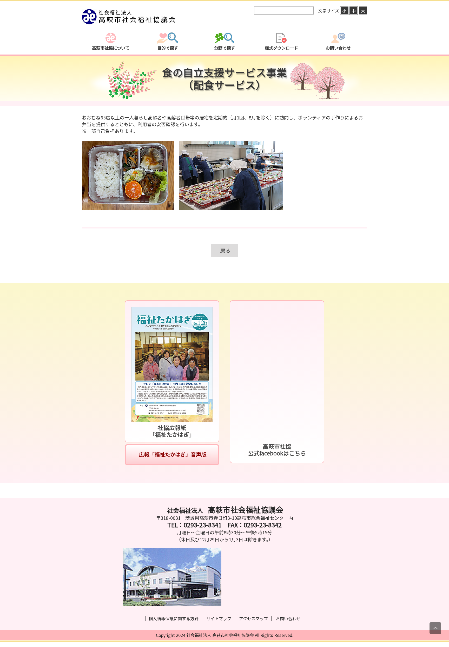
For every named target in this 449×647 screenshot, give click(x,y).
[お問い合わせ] (338, 66)
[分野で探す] (224, 66)
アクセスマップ (253, 618)
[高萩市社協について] (110, 66)
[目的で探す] (167, 66)
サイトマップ (218, 618)
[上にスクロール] (435, 628)
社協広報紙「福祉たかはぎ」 (172, 430)
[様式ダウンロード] (281, 66)
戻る (225, 250)
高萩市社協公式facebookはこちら (277, 449)
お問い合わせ (288, 618)
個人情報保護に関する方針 (174, 618)
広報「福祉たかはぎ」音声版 (172, 454)
